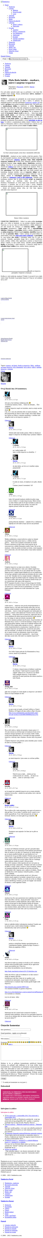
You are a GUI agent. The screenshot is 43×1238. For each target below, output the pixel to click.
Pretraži (3, 56)
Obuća (7, 1210)
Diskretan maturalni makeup (33, 1133)
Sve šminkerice (17, 33)
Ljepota (11, 8)
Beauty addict (9, 805)
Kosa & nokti (17, 12)
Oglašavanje (17, 40)
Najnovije (8, 1205)
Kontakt (15, 37)
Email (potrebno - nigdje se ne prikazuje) (13, 1033)
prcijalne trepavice (6, 367)
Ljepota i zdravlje (10, 1225)
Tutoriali (11, 15)
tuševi (34, 367)
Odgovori (8, 420)
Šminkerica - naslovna (12, 1183)
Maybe (32, 87)
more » (10, 1044)
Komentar (4, 1042)
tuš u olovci (27, 367)
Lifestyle (11, 23)
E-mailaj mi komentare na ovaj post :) (15, 1082)
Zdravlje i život (13, 51)
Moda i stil (12, 47)
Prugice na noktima (11, 1149)
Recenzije (12, 17)
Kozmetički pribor (10, 1217)
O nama (11, 28)
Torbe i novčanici (10, 1215)
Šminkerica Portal (7, 1179)
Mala (32, 365)
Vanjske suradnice (18, 38)
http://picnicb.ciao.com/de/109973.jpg (17, 987)
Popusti (3, 1221)
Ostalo (11, 53)
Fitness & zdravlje (14, 21)
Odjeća (7, 1208)
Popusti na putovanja (11, 1227)
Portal (6, 5)
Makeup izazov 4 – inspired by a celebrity (21, 1141)
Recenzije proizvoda (11, 1185)
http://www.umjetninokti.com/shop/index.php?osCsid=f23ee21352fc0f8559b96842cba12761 (23, 713)
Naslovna (12, 7)
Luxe (14, 14)
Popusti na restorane (11, 1230)
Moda (10, 19)
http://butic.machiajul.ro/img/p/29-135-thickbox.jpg (21, 971)
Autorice (15, 30)
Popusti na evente (10, 1232)
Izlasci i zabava (17, 24)
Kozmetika (8, 1206)
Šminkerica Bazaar (7, 1201)
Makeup (15, 10)
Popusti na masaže (10, 1228)
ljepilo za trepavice (24, 365)
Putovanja (16, 26)
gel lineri (14, 365)
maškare (37, 365)
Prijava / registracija (19, 31)
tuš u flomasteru (18, 367)
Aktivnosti (16, 35)
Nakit (6, 1214)
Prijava (8, 56)
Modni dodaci (9, 1212)
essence (8, 365)
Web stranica (5, 1039)
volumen (10, 369)
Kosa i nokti (12, 49)
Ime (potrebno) (5, 1029)
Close (3, 371)
